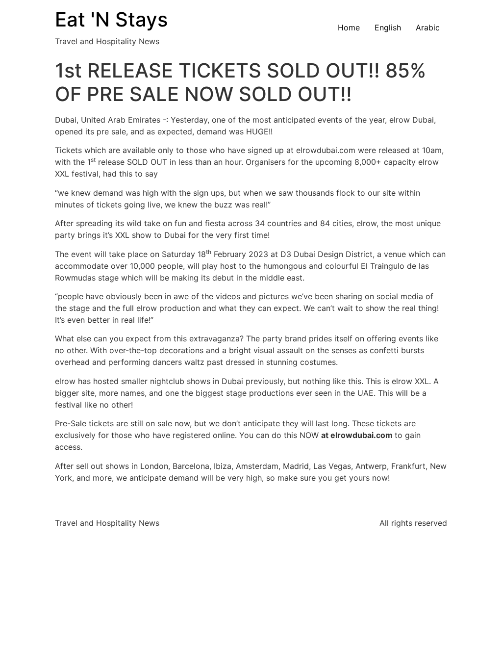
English (388, 27)
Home (349, 27)
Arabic (428, 27)
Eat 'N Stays (111, 19)
